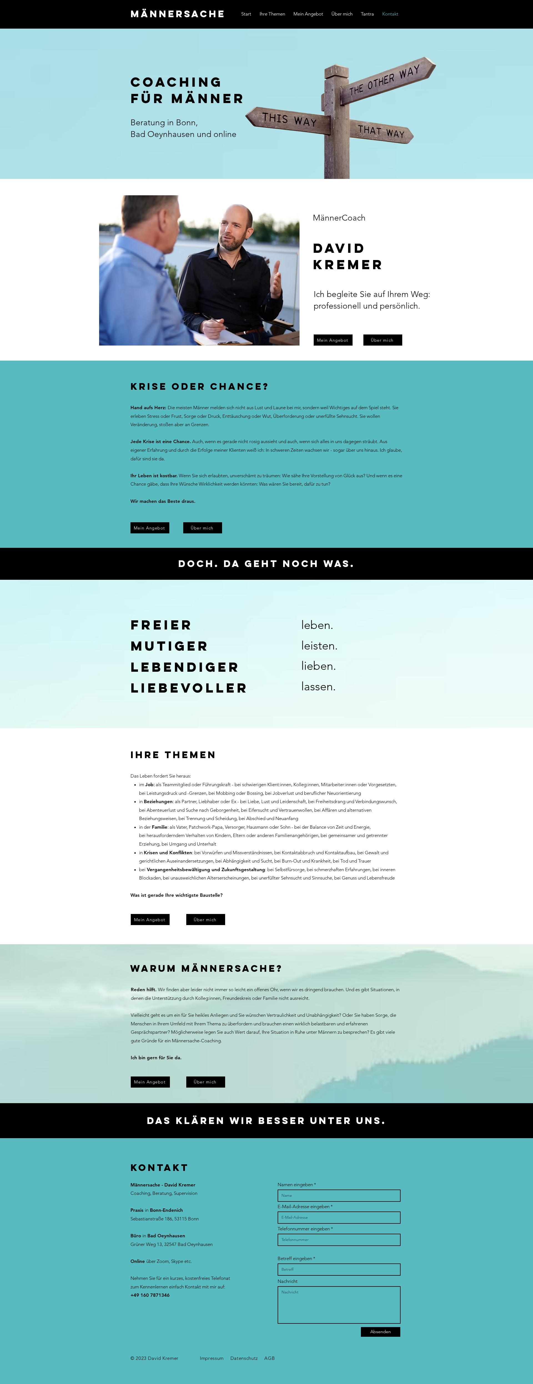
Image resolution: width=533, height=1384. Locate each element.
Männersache (178, 14)
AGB (269, 1358)
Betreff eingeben (295, 1258)
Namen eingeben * (297, 1184)
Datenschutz (244, 1358)
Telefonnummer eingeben (304, 1228)
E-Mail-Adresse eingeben (304, 1206)
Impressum (212, 1358)
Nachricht (288, 1281)
